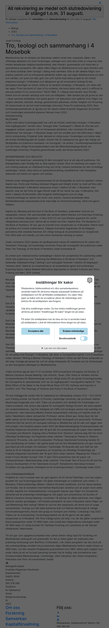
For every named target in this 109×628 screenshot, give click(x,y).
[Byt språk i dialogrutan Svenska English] (89, 280)
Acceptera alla (35, 331)
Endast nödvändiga (73, 331)
